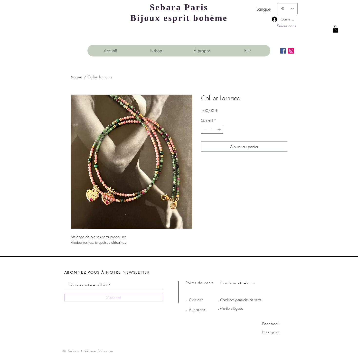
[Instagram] (291, 51)
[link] (336, 29)
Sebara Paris (179, 7)
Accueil (77, 77)
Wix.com (105, 351)
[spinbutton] (212, 129)
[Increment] (220, 129)
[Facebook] (283, 51)
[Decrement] (205, 129)
